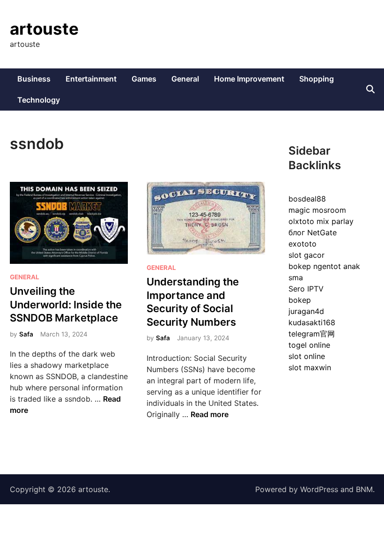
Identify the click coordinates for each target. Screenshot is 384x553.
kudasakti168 (311, 322)
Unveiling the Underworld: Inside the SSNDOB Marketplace (66, 304)
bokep (299, 300)
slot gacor (306, 255)
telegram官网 (311, 333)
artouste (44, 28)
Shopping (316, 78)
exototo (302, 243)
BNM (364, 489)
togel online (309, 345)
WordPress (319, 489)
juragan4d (306, 311)
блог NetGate (312, 232)
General (185, 78)
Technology (38, 100)
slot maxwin (309, 367)
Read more (210, 414)
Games (144, 78)
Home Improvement (249, 78)
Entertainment (91, 78)
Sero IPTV (306, 288)
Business (34, 78)
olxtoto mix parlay (321, 221)
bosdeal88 (307, 198)
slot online (306, 356)
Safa (26, 334)
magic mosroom (317, 210)
